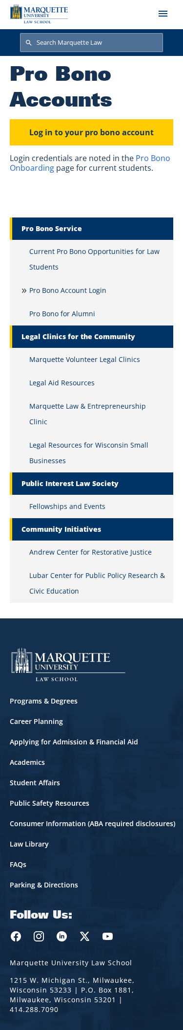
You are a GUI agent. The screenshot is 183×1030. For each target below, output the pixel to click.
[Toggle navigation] (163, 13)
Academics (27, 762)
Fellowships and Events (67, 506)
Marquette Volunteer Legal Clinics (84, 359)
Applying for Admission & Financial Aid (74, 741)
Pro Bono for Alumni (62, 313)
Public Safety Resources (49, 803)
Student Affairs (35, 782)
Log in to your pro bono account (91, 132)
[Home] (39, 13)
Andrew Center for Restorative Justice (90, 552)
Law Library (29, 844)
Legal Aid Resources (62, 382)
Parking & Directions (44, 884)
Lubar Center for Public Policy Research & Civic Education (97, 583)
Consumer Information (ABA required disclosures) (92, 823)
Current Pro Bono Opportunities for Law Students (94, 259)
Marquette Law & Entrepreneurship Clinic (87, 413)
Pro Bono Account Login (67, 290)
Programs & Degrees (44, 700)
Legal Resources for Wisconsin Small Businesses (88, 452)
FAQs (18, 864)
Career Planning (36, 721)
